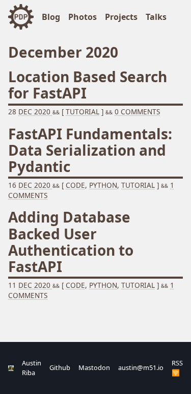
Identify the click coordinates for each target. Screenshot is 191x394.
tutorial (138, 185)
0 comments (137, 111)
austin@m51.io (140, 367)
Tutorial (82, 111)
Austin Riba (31, 367)
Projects (121, 16)
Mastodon (94, 367)
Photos (82, 16)
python (103, 185)
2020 (43, 111)
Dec (26, 111)
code (75, 185)
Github (59, 367)
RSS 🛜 (177, 367)
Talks (156, 16)
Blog (51, 16)
